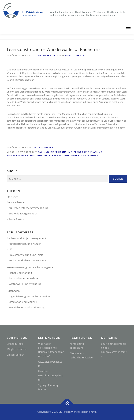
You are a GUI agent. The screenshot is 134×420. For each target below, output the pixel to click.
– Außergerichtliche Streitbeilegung (27, 208)
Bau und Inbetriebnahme (55, 152)
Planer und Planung (88, 152)
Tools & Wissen (42, 147)
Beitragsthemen (16, 202)
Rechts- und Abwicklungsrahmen (75, 155)
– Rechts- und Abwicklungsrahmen (27, 260)
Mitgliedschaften (17, 349)
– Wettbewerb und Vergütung (24, 284)
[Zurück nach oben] (67, 404)
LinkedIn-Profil (15, 343)
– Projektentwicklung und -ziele (25, 255)
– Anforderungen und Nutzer (24, 243)
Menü (128, 27)
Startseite (12, 197)
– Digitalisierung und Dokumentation (28, 296)
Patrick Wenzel (75, 55)
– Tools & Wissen (16, 219)
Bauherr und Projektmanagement (26, 238)
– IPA (9, 249)
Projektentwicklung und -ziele (29, 155)
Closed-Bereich (15, 354)
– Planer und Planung (19, 272)
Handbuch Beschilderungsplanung (50, 375)
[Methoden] (14, 291)
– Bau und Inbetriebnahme (22, 278)
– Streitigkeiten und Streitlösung (25, 307)
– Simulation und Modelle (22, 301)
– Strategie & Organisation (22, 213)
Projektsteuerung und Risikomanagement (31, 267)
